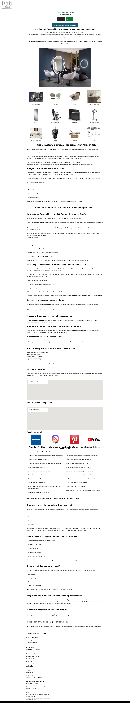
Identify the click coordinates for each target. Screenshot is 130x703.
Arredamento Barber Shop (32, 656)
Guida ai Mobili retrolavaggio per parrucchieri (39, 492)
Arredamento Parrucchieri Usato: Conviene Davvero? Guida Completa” (83, 490)
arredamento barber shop (51, 626)
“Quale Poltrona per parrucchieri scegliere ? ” (76, 482)
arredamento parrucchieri (49, 201)
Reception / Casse (30, 645)
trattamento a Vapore (35, 252)
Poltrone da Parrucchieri (32, 637)
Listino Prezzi (96, 5)
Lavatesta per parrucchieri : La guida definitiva (39, 471)
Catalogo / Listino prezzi (32, 663)
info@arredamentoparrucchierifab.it (38, 686)
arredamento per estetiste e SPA (72, 341)
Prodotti (32, 694)
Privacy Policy (29, 675)
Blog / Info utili (29, 672)
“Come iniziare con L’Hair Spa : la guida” (37, 459)
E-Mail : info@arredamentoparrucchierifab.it (65, 25)
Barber (41, 694)
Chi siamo (28, 670)
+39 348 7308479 (32, 685)
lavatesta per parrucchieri (37, 222)
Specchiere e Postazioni (32, 642)
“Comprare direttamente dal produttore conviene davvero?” (80, 459)
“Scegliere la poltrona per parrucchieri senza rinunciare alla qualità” (82, 455)
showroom (43, 615)
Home (82, 5)
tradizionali (30, 241)
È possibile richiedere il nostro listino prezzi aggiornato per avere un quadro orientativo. (67, 530)
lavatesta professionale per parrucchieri (38, 540)
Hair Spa (37, 694)
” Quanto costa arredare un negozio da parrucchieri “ (78, 475)
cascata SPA (36, 256)
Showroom (103, 5)
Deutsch (127, 5)
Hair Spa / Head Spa (31, 653)
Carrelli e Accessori (31, 647)
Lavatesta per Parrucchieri (32, 640)
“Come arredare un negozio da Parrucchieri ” (76, 486)
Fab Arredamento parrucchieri (65, 208)
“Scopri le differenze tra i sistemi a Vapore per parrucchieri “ (80, 471)
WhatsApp (69, 19)
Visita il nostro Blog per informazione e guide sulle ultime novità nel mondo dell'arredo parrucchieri (65, 448)
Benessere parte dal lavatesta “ (87, 478)
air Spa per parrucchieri (34, 570)
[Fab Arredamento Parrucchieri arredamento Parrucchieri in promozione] (7, 5)
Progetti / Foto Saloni (31, 658)
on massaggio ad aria (34, 248)
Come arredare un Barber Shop (35, 478)
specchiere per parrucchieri (47, 304)
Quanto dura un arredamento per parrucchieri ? (39, 467)
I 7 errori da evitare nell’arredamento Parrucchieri (39, 475)
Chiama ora (61, 19)
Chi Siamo (120, 5)
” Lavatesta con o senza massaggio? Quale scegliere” (78, 467)
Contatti (28, 696)
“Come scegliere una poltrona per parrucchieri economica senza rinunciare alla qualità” (79, 295)
